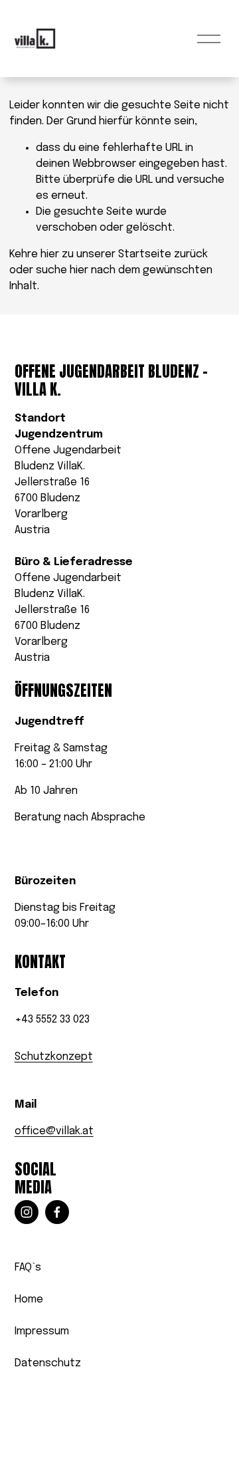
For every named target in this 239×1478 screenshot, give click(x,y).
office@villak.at (54, 1131)
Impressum (42, 1331)
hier (49, 254)
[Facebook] (57, 1212)
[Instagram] (27, 1212)
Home (29, 1299)
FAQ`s (28, 1267)
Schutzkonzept (54, 1056)
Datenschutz (48, 1363)
